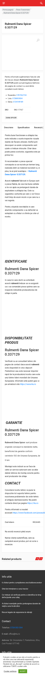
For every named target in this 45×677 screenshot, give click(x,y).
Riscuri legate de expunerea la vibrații (17, 612)
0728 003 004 (16, 627)
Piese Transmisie (23, 10)
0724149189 (18, 102)
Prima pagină (8, 10)
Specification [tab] (24, 127)
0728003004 (17, 98)
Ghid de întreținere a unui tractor (15, 589)
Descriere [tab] (8, 127)
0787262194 (21, 95)
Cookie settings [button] (10, 671)
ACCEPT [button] (23, 671)
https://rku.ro (32, 503)
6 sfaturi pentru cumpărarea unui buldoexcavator (22, 582)
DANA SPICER (11, 118)
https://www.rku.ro (28, 384)
